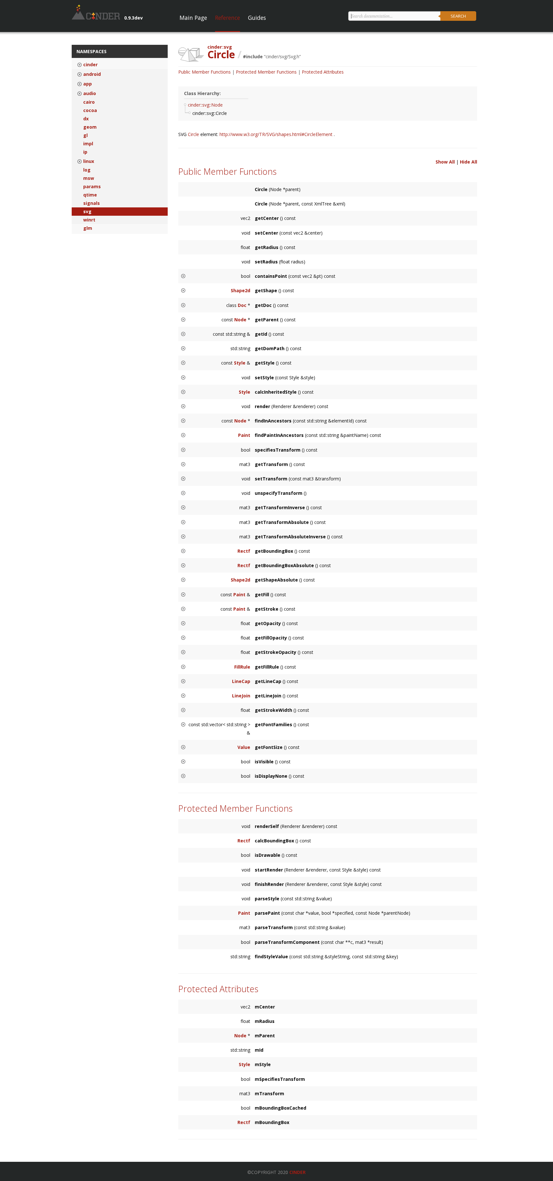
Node (240, 320)
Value (243, 747)
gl (85, 135)
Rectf (243, 551)
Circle (194, 134)
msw (88, 178)
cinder (90, 64)
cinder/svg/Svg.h (282, 56)
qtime (90, 194)
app (87, 83)
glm (87, 228)
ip (85, 152)
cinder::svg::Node (205, 105)
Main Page (193, 17)
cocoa (90, 110)
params (92, 186)
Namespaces (91, 51)
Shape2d (240, 290)
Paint (244, 435)
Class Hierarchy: (202, 93)
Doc (242, 305)
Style (239, 363)
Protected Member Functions (266, 72)
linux (88, 161)
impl (88, 143)
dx (86, 118)
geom (90, 127)
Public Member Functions (204, 72)
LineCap (241, 681)
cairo (89, 102)
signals (91, 203)
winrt (89, 219)
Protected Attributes (323, 72)
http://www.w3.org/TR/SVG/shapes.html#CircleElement (277, 134)
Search (458, 16)
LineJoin (241, 696)
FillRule (242, 667)
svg (87, 211)
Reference (227, 17)
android (92, 74)
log (87, 170)
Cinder (297, 1172)
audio (89, 93)
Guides (257, 17)
